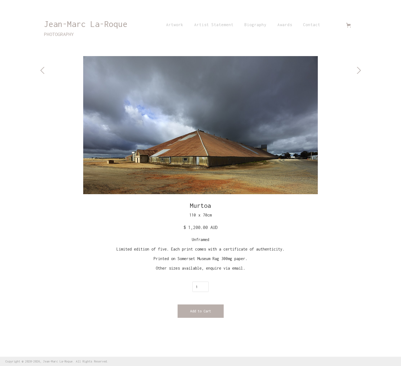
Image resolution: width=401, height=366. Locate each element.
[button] (349, 25)
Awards (284, 24)
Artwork (174, 24)
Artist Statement (214, 24)
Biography (255, 24)
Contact (311, 24)
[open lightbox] (200, 125)
